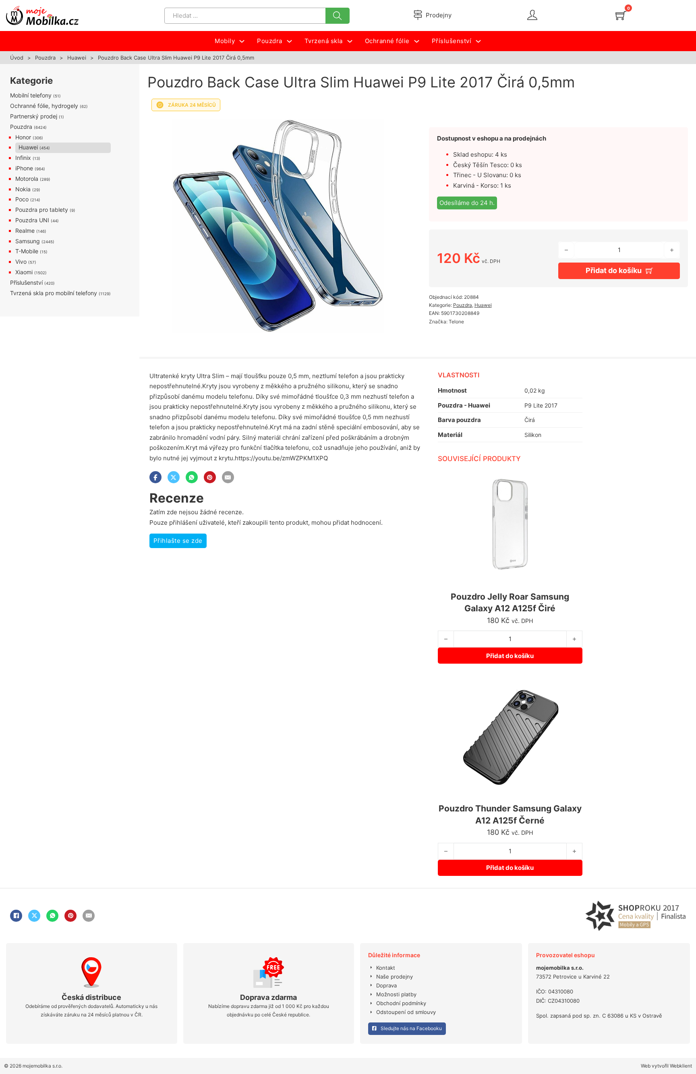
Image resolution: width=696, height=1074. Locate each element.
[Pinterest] (210, 477)
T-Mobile (26, 251)
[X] (174, 477)
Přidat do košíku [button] (510, 656)
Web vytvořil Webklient (666, 1066)
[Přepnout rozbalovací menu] (242, 41)
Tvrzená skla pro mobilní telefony (53, 293)
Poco (22, 199)
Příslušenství (26, 282)
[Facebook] (155, 477)
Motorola (26, 178)
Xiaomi (24, 272)
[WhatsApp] (192, 477)
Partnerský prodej (33, 116)
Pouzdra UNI (32, 220)
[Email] (228, 477)
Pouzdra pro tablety (41, 209)
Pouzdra (45, 57)
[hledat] (337, 16)
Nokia (23, 189)
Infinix (23, 157)
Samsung (27, 241)
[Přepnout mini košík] (620, 15)
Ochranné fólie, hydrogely (44, 105)
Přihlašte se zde (178, 540)
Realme (25, 230)
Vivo (21, 261)
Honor (23, 137)
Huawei (76, 57)
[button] (394, 126)
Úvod (16, 57)
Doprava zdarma (268, 997)
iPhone (24, 168)
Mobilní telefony (31, 95)
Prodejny (439, 15)
